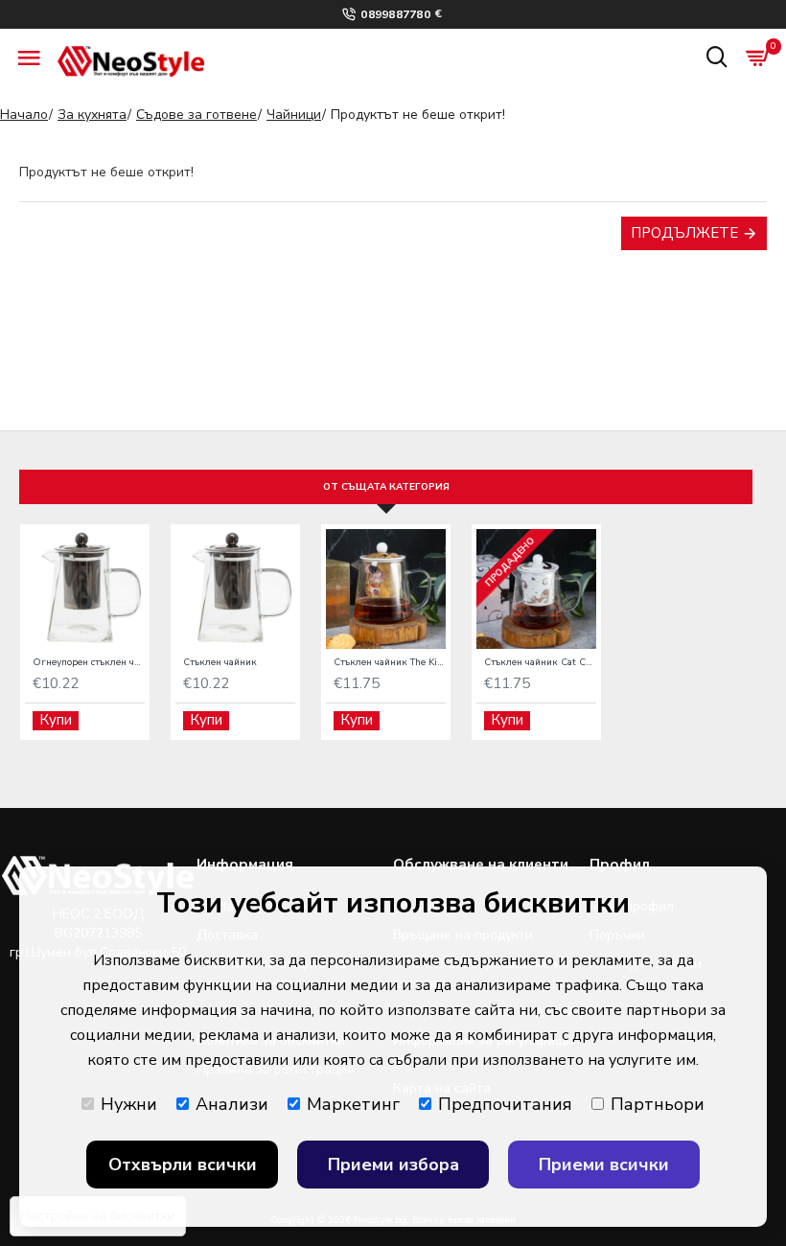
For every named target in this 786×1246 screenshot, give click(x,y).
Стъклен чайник (220, 663)
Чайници (293, 114)
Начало (24, 114)
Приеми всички (604, 1164)
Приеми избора (393, 1164)
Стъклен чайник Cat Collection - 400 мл (540, 663)
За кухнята (92, 114)
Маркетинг (353, 1104)
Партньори (658, 1104)
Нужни (129, 1104)
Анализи (232, 1104)
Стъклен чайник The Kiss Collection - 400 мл (390, 663)
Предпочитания (505, 1104)
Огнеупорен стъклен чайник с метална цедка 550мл (89, 663)
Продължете (684, 232)
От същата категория (386, 487)
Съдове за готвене (196, 114)
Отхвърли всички (182, 1164)
